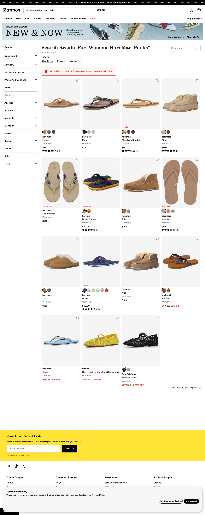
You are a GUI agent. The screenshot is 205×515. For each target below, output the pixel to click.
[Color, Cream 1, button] (93, 132)
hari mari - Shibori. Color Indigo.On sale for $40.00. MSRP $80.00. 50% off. (181, 273)
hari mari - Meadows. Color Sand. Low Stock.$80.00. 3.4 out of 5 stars (181, 194)
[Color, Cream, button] (89, 132)
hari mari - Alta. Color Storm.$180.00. (141, 273)
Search (101, 10)
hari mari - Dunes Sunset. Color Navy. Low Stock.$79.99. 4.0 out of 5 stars (101, 194)
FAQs (58, 482)
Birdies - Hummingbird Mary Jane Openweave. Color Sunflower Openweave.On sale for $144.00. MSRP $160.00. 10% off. (101, 351)
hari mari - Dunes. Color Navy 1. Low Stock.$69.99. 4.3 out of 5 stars (101, 273)
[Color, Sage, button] (173, 211)
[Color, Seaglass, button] (98, 290)
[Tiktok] (16, 466)
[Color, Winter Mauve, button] (128, 369)
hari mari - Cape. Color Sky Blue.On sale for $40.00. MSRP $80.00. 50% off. (61, 351)
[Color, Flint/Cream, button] (49, 132)
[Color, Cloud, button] (89, 211)
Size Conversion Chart (116, 482)
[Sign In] (191, 10)
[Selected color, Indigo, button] (164, 290)
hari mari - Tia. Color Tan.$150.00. (61, 273)
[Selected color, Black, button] (124, 369)
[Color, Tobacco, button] (168, 211)
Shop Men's (193, 37)
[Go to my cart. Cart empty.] (199, 10)
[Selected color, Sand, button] (164, 132)
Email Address (16, 448)
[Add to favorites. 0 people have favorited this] (77, 80)
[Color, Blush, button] (102, 290)
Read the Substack (116, 2)
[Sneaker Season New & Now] (102, 31)
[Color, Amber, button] (106, 290)
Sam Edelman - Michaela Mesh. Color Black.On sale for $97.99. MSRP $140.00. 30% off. (141, 351)
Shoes (60, 61)
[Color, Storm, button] (128, 132)
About (10, 482)
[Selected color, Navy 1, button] (84, 290)
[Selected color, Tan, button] (44, 290)
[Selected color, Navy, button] (84, 132)
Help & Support (194, 18)
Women (73, 61)
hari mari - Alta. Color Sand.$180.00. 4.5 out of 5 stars (181, 115)
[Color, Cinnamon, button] (133, 132)
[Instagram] (8, 466)
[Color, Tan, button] (168, 132)
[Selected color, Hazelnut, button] (124, 132)
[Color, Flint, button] (93, 290)
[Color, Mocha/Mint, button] (53, 132)
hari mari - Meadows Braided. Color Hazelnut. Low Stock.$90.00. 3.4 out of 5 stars (141, 115)
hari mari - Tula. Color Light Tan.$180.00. (141, 194)
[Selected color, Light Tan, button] (124, 211)
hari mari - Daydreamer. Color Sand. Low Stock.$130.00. (61, 194)
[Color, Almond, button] (168, 290)
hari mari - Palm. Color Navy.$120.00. (101, 115)
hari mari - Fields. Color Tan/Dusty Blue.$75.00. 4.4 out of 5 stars (61, 115)
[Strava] (24, 466)
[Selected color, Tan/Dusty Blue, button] (44, 132)
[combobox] (58, 10)
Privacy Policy (98, 495)
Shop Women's (176, 37)
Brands (157, 482)
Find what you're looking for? (184, 388)
